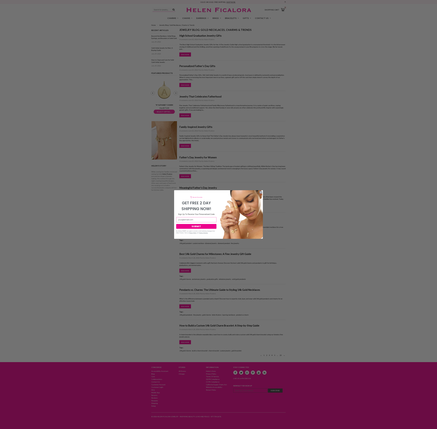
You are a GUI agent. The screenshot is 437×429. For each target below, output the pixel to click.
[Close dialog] (261, 192)
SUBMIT (196, 226)
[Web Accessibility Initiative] (1, 426)
